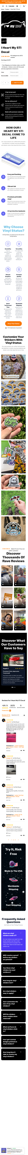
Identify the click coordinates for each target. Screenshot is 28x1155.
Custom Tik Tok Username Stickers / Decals (14, 815)
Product (7, 9)
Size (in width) (4, 75)
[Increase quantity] (8, 82)
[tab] (6, 715)
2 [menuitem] (13, 840)
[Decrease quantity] (2, 82)
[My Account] (17, 6)
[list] (15, 738)
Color (2, 72)
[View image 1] (4, 41)
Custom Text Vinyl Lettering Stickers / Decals (14, 796)
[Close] (23, 1148)
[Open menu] (3, 6)
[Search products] (6, 6)
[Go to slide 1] (12, 687)
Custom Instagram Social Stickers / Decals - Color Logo (15, 746)
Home (2, 9)
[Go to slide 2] (13, 687)
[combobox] (16, 72)
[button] (9, 748)
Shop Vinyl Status (13, 324)
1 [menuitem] (11, 840)
